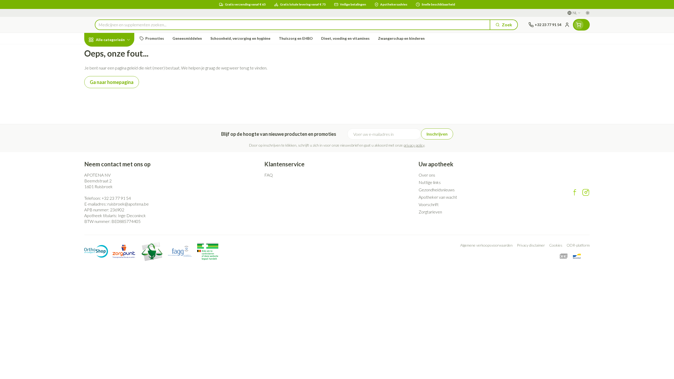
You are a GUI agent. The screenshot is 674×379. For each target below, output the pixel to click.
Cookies (555, 245)
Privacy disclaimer (531, 245)
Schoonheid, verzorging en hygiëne (117, 68)
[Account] (567, 24)
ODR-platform (578, 245)
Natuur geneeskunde (117, 137)
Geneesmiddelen (117, 166)
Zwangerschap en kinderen (117, 106)
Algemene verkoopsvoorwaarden (486, 245)
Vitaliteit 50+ (117, 122)
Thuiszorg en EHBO (117, 151)
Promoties (98, 51)
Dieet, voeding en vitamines (117, 87)
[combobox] (292, 24)
